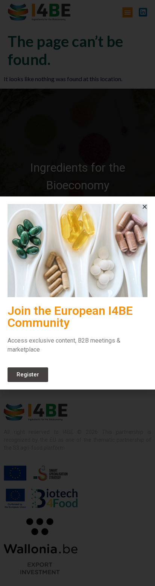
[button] (144, 207)
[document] (77, 293)
